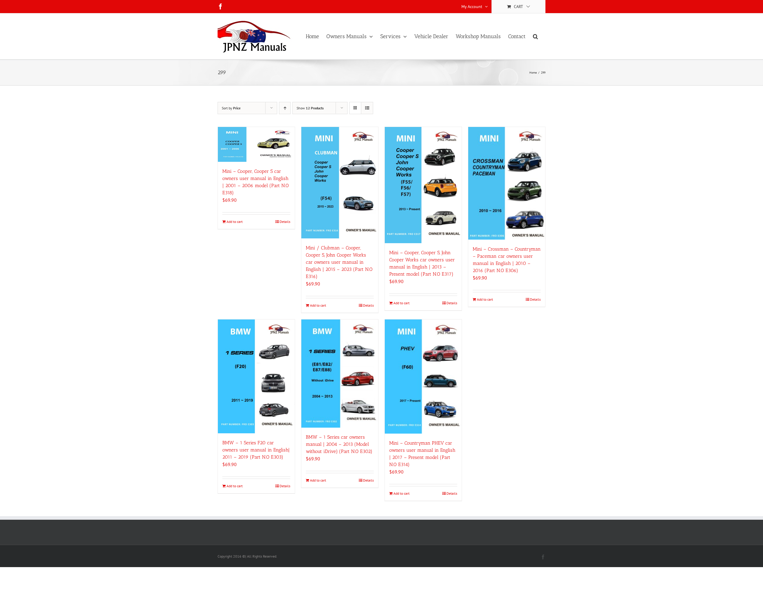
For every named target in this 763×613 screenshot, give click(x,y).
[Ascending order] (285, 108)
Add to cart (235, 221)
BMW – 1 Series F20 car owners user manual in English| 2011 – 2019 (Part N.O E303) (256, 450)
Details (285, 221)
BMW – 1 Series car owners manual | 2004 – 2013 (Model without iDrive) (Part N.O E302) (339, 444)
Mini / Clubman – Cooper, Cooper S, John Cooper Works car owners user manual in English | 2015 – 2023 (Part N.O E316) (339, 262)
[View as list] (367, 108)
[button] (535, 36)
